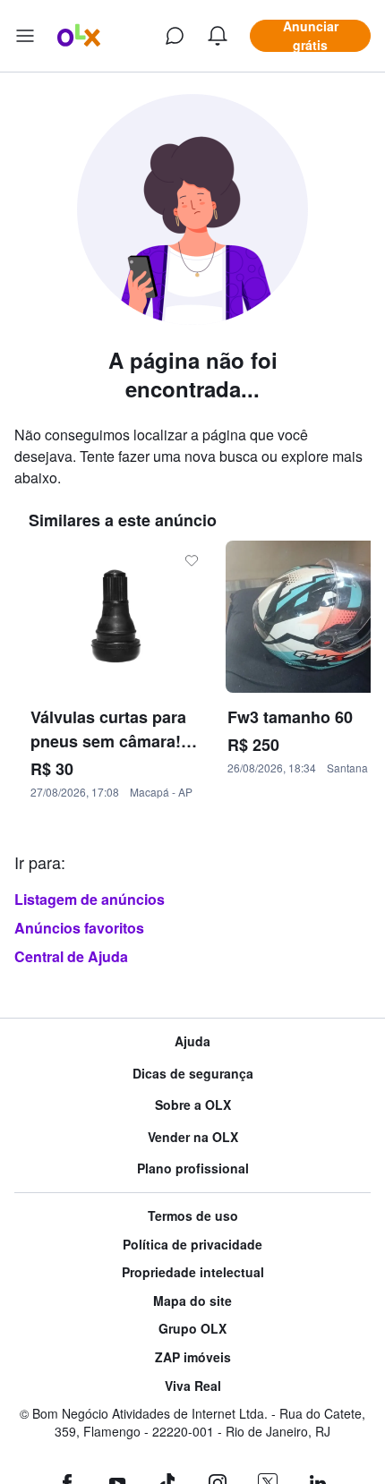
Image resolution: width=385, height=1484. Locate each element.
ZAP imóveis (193, 1357)
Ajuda (192, 1041)
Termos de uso (193, 1215)
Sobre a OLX (193, 1104)
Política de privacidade (192, 1244)
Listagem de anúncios (89, 899)
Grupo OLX (192, 1328)
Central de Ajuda (71, 956)
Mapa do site (192, 1300)
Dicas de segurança (193, 1073)
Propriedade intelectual (193, 1272)
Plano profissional (193, 1168)
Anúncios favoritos (79, 927)
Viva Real (193, 1385)
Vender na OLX (193, 1137)
